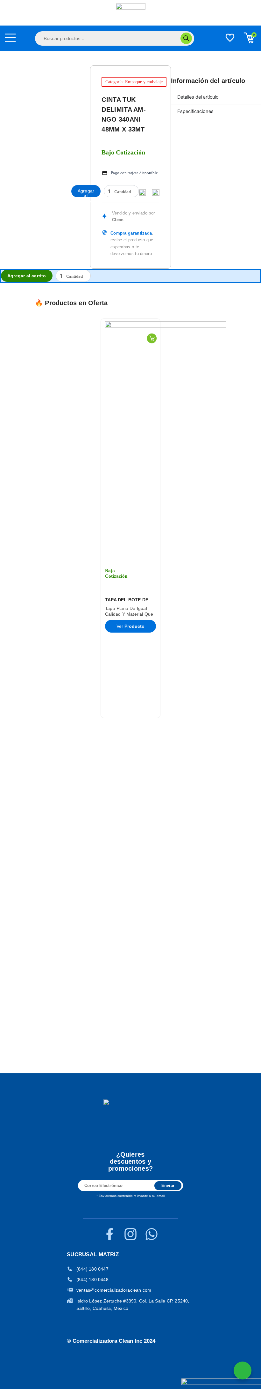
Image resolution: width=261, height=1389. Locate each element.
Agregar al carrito (86, 192)
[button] (28, 518)
